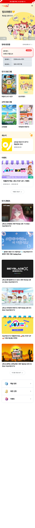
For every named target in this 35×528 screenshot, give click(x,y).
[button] (9, 87)
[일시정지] (25, 38)
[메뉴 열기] (32, 5)
